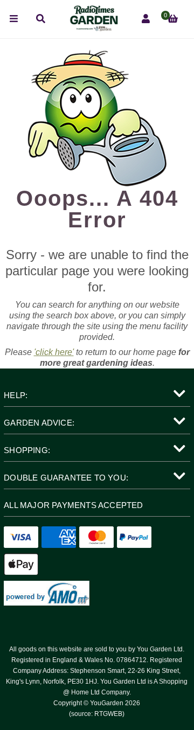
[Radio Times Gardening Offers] (93, 28)
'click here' (54, 352)
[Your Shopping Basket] (173, 19)
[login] (146, 19)
